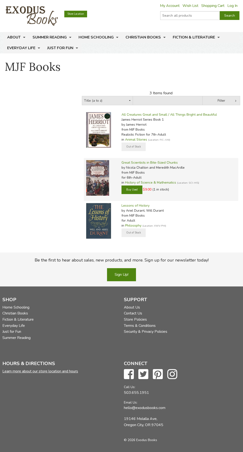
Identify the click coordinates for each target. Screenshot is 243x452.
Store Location (75, 14)
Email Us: (130, 402)
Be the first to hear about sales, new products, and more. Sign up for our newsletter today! (122, 260)
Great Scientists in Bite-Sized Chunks (150, 162)
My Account (170, 5)
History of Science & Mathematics (150, 182)
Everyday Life (21, 48)
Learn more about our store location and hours (40, 371)
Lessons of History (136, 205)
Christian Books (143, 37)
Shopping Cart (212, 5)
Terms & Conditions (140, 325)
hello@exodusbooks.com (144, 407)
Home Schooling (96, 37)
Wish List (190, 5)
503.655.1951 (136, 392)
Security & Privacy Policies (145, 331)
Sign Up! (121, 274)
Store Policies (135, 319)
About (14, 37)
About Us (132, 307)
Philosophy (133, 225)
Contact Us (133, 313)
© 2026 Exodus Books (140, 440)
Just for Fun (60, 48)
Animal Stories (136, 139)
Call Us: (129, 387)
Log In (232, 5)
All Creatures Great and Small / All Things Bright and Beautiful (169, 114)
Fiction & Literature (194, 37)
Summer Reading (50, 37)
